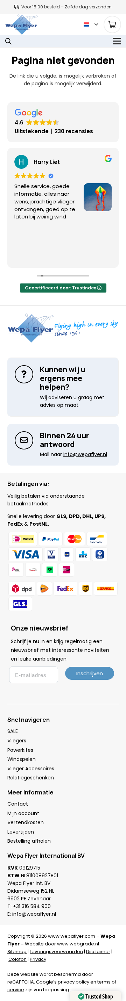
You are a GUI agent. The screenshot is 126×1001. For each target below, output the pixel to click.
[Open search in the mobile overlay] (8, 41)
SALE (12, 731)
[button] (91, 24)
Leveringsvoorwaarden (56, 951)
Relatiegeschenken (30, 777)
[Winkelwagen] (112, 24)
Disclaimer (98, 951)
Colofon (17, 959)
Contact (17, 803)
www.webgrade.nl (78, 944)
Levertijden (20, 831)
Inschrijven (89, 673)
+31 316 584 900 (32, 906)
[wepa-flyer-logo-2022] (21, 24)
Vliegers (16, 740)
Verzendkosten (25, 822)
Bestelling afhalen (29, 840)
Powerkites (20, 750)
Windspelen (21, 759)
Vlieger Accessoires (30, 768)
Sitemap (17, 951)
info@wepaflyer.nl (34, 913)
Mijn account (23, 813)
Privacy (38, 959)
